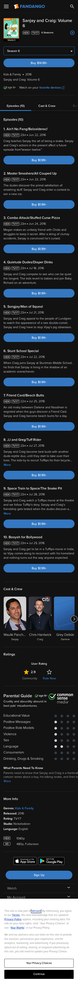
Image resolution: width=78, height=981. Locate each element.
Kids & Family (24, 808)
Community (29, 678)
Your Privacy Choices (39, 963)
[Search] (72, 6)
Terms (16, 915)
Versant (36, 911)
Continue (39, 974)
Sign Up (39, 875)
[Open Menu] (6, 6)
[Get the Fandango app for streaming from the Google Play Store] (51, 861)
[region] (39, 940)
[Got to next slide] (74, 619)
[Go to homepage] (30, 6)
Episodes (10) (16, 106)
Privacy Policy (13, 919)
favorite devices (50, 87)
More (7, 465)
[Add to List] (72, 33)
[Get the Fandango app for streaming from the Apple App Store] (25, 861)
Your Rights (17, 928)
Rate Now (49, 678)
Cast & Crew (46, 106)
